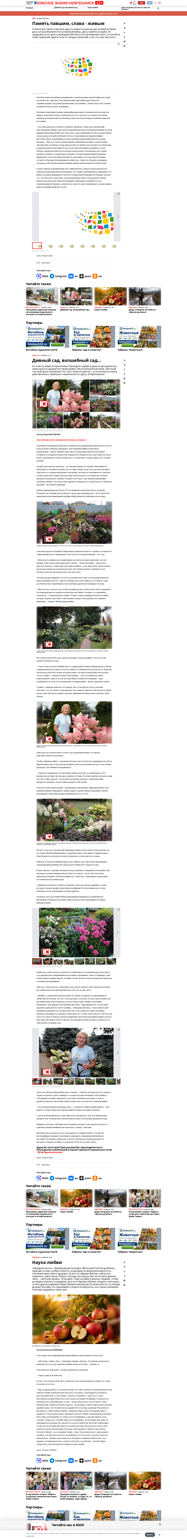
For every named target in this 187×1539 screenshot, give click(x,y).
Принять (150, 1535)
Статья (29, 8)
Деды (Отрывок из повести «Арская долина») (135, 8)
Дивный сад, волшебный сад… (66, 8)
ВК (150, 3)
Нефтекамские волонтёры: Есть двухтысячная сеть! (93, 13)
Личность (36, 355)
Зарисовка (36, 1257)
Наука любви (93, 8)
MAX (141, 3)
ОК (155, 2)
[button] (117, 216)
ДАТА (34, 18)
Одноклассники (52, 1152)
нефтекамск (46, 263)
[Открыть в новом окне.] (42, 276)
